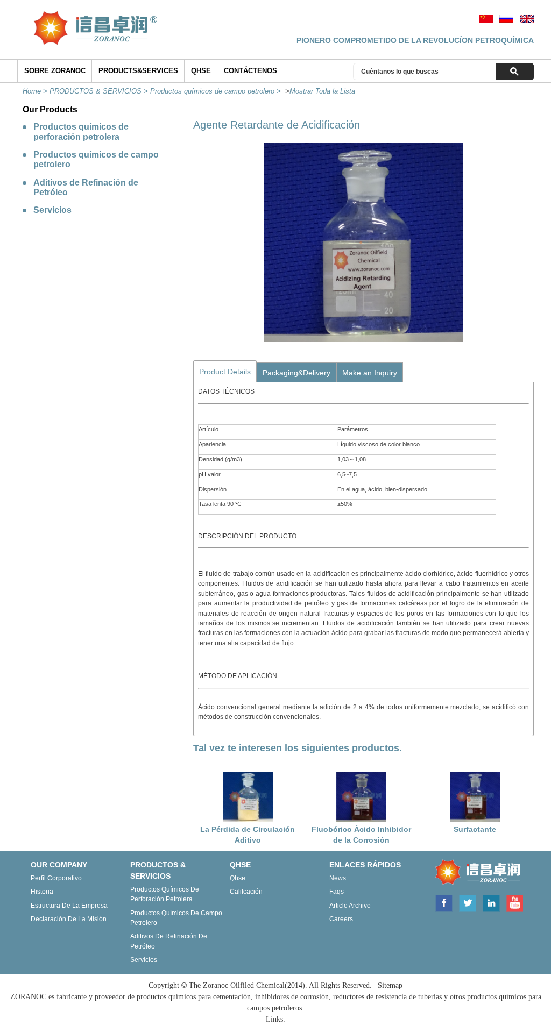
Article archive (350, 905)
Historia (42, 891)
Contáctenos (250, 71)
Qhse (237, 878)
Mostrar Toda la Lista (322, 91)
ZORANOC (475, 872)
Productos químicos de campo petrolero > (216, 91)
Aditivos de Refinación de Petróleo (85, 187)
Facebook (443, 902)
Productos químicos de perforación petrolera (81, 131)
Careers (341, 919)
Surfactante (475, 829)
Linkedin (491, 902)
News (337, 878)
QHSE (201, 71)
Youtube (514, 902)
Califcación (246, 891)
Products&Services (138, 71)
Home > (36, 91)
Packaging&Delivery (296, 372)
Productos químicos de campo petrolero (96, 159)
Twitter (468, 902)
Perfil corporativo (56, 878)
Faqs (336, 891)
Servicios (52, 210)
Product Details (225, 371)
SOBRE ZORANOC (55, 71)
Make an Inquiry (369, 372)
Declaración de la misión (69, 919)
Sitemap (390, 985)
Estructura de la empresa (69, 905)
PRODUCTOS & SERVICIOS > (100, 91)
